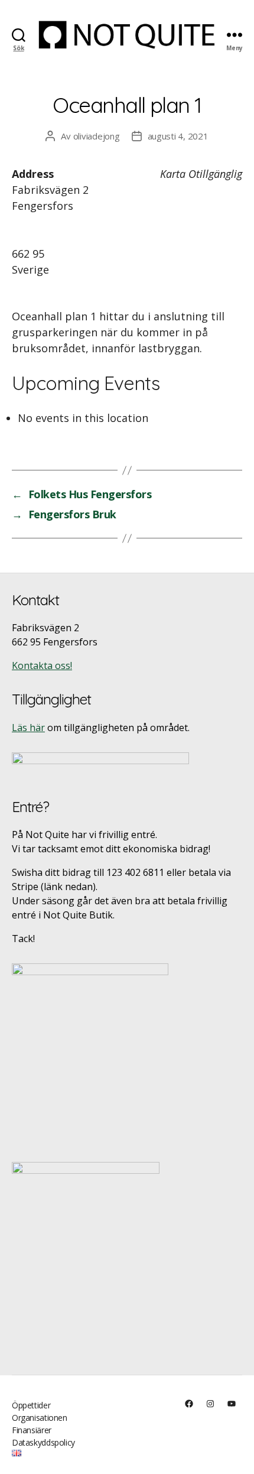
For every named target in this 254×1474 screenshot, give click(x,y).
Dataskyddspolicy (43, 1442)
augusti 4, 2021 (178, 136)
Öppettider (31, 1405)
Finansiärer (31, 1430)
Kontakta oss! (42, 665)
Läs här (28, 727)
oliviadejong (96, 136)
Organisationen (39, 1417)
